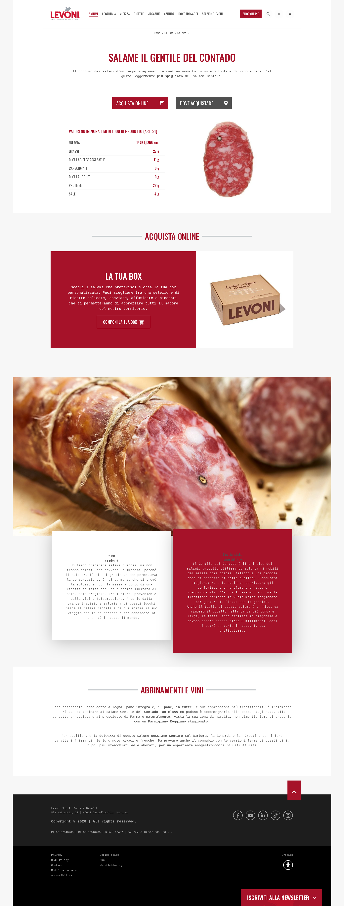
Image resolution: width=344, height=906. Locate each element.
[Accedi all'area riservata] (289, 14)
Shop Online (251, 14)
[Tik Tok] (275, 815)
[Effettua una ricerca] (268, 14)
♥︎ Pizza (125, 14)
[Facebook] (238, 815)
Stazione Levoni (212, 14)
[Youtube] (250, 815)
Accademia (109, 14)
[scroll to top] (294, 790)
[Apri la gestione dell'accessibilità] (288, 865)
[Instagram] (288, 815)
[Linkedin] (263, 815)
